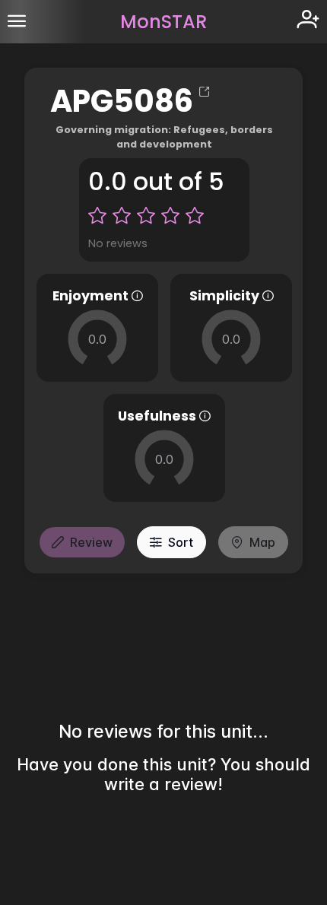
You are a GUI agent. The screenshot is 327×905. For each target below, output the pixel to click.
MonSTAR (163, 21)
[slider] (97, 339)
